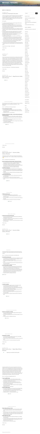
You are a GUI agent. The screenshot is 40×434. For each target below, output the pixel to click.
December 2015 (27, 58)
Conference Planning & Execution (10, 13)
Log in (26, 107)
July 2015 (26, 65)
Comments (27, 110)
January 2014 (26, 91)
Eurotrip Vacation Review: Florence (29, 24)
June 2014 (26, 84)
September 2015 (27, 62)
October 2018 (27, 39)
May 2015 (26, 68)
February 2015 (27, 72)
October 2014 (27, 78)
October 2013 (27, 95)
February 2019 (27, 36)
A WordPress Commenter (28, 29)
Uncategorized (27, 101)
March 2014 (26, 88)
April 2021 (26, 33)
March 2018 (26, 42)
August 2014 (26, 81)
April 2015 (26, 69)
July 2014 (26, 82)
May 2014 (26, 85)
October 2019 (27, 35)
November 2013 (27, 94)
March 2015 (26, 71)
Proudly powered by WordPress (6, 432)
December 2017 (27, 45)
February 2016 (27, 55)
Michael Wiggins (10, 3)
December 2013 (27, 92)
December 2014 (27, 75)
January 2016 (26, 56)
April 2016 (26, 52)
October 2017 (27, 46)
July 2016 (26, 49)
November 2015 (27, 59)
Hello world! (26, 19)
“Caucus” (4, 55)
